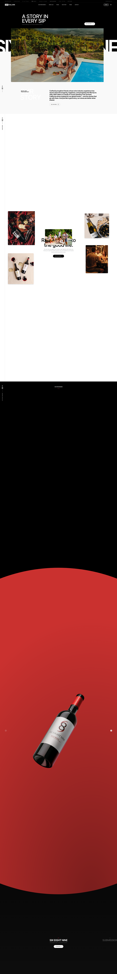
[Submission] (17, 1)
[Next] (111, 731)
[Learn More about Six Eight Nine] (58, 731)
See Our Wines (89, 23)
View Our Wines (58, 256)
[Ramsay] (34, 1)
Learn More (58, 946)
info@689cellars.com (108, 1)
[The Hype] (62, 1)
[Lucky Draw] (70, 1)
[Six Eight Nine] (8, 1)
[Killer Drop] (25, 1)
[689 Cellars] (10, 5)
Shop (106, 4)
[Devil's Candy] (43, 1)
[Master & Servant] (53, 1)
